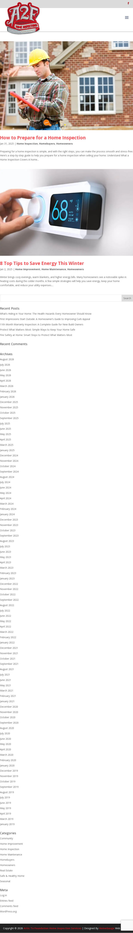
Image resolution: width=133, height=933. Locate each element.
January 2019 (7, 824)
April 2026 (5, 380)
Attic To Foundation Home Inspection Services (52, 928)
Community (6, 838)
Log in (3, 895)
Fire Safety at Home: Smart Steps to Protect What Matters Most (36, 335)
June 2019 (5, 802)
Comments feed (9, 906)
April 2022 (5, 626)
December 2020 (9, 706)
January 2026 (7, 396)
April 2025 (5, 439)
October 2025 (7, 412)
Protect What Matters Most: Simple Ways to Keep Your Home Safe (37, 329)
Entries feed (6, 900)
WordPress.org (8, 911)
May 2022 (5, 621)
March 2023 (6, 567)
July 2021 (5, 674)
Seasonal (5, 881)
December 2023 (9, 519)
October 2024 (7, 466)
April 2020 (5, 749)
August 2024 (7, 477)
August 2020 (7, 728)
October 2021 (7, 658)
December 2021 (9, 647)
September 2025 (9, 418)
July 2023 (5, 546)
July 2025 (5, 423)
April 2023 (5, 562)
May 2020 (5, 744)
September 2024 (9, 471)
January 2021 (7, 701)
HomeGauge (106, 928)
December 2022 (9, 583)
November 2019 (9, 776)
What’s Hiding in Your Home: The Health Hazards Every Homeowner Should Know (45, 313)
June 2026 (5, 370)
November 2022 (9, 589)
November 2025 (9, 407)
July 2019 (5, 797)
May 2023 (5, 557)
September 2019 (9, 786)
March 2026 (6, 386)
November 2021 (9, 653)
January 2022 (7, 642)
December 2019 (9, 770)
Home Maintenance (54, 269)
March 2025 (6, 444)
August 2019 (7, 792)
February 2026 (8, 391)
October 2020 (7, 717)
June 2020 (5, 738)
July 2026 (5, 364)
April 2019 (5, 813)
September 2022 (9, 599)
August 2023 (7, 541)
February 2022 (8, 637)
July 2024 (5, 482)
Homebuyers (47, 143)
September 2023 (9, 535)
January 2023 (7, 578)
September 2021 (9, 663)
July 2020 (5, 733)
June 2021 (5, 680)
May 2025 (5, 434)
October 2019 (7, 781)
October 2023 (7, 530)
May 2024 (5, 493)
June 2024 (5, 487)
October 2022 (7, 594)
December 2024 (9, 455)
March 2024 (6, 503)
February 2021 (8, 696)
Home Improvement (27, 269)
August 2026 (7, 359)
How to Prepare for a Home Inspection (43, 137)
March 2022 (6, 632)
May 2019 (5, 808)
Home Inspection (27, 143)
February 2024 (8, 508)
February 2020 (8, 760)
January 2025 (7, 450)
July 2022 (5, 610)
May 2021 (5, 685)
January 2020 (7, 765)
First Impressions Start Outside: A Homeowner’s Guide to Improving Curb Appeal (45, 319)
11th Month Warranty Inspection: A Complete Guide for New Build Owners (41, 324)
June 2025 (5, 428)
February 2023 (8, 573)
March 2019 (6, 819)
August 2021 (7, 669)
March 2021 (6, 690)
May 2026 (5, 375)
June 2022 (5, 615)
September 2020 (9, 722)
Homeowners (64, 143)
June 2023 (5, 551)
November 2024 (9, 460)
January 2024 (7, 514)
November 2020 (9, 712)
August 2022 (7, 605)
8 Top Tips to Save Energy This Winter (42, 263)
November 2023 (9, 525)
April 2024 (5, 498)
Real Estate (6, 870)
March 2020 (6, 754)
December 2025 (9, 402)
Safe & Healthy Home (12, 875)
